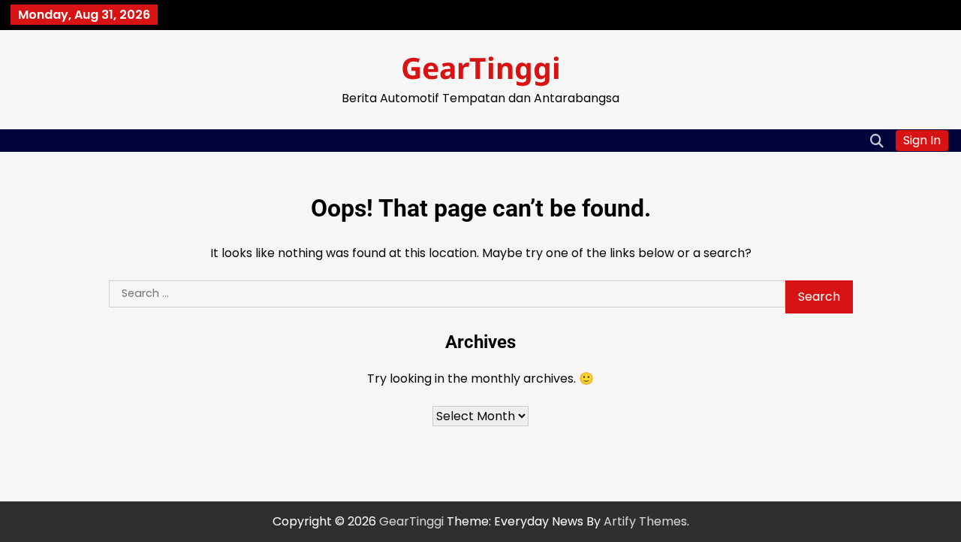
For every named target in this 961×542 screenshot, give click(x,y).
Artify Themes (645, 521)
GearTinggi (481, 67)
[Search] (877, 140)
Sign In (922, 140)
